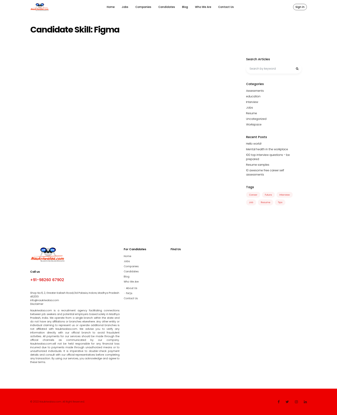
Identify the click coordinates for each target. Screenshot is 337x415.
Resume (251, 113)
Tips (280, 202)
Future (268, 194)
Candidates (166, 7)
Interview (252, 102)
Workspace (254, 124)
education (253, 96)
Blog (185, 7)
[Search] (297, 69)
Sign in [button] (300, 7)
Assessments (255, 91)
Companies (143, 7)
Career (253, 194)
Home (111, 7)
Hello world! (254, 144)
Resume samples (257, 165)
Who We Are (203, 7)
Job (251, 202)
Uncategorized (256, 119)
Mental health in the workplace (267, 149)
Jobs (125, 7)
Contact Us (226, 7)
